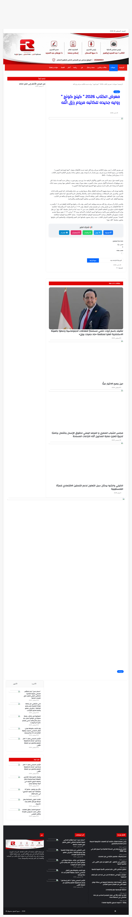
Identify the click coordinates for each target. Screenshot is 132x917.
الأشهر (15, 684)
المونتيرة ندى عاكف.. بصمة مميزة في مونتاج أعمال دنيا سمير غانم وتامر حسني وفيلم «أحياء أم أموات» (31, 719)
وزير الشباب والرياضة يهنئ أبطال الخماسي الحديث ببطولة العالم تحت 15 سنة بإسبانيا (31, 730)
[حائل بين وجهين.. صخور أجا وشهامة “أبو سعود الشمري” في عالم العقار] (14, 792)
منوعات (113, 67)
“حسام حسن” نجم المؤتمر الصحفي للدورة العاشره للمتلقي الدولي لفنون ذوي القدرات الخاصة (32, 695)
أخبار (69, 67)
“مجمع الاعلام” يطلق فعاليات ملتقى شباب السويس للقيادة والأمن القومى (31, 811)
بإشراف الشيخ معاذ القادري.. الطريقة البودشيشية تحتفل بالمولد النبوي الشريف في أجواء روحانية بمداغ (32, 780)
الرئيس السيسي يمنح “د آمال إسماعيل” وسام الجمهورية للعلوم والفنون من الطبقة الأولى (32, 742)
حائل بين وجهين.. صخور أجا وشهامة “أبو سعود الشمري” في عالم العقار (31, 791)
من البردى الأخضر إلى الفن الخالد (32, 84)
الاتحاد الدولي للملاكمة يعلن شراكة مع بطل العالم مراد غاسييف (32, 801)
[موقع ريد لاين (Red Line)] (66, 48)
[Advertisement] (70, 14)
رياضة (75, 67)
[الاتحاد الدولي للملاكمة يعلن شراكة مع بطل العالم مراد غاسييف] (14, 802)
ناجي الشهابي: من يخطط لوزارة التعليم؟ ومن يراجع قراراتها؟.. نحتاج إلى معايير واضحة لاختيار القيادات (33, 707)
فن (82, 67)
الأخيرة (34, 684)
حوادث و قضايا (53, 67)
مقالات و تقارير (102, 67)
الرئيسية (121, 67)
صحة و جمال (91, 67)
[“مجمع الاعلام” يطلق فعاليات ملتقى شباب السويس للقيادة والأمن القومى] (14, 812)
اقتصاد (63, 67)
